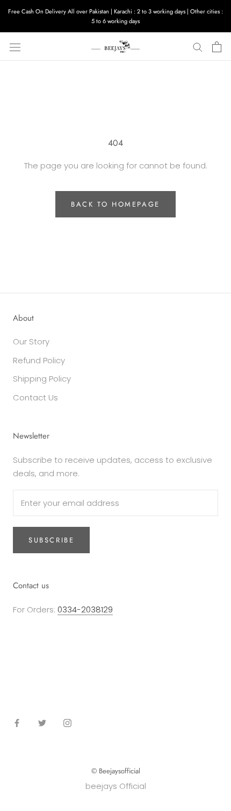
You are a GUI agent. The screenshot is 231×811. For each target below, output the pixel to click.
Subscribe (51, 540)
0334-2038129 (85, 609)
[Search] (198, 46)
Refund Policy (39, 360)
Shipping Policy (42, 378)
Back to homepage (115, 204)
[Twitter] (42, 722)
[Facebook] (17, 722)
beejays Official (115, 786)
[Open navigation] (15, 47)
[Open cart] (216, 46)
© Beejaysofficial (115, 771)
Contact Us (35, 397)
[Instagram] (67, 722)
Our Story (31, 341)
